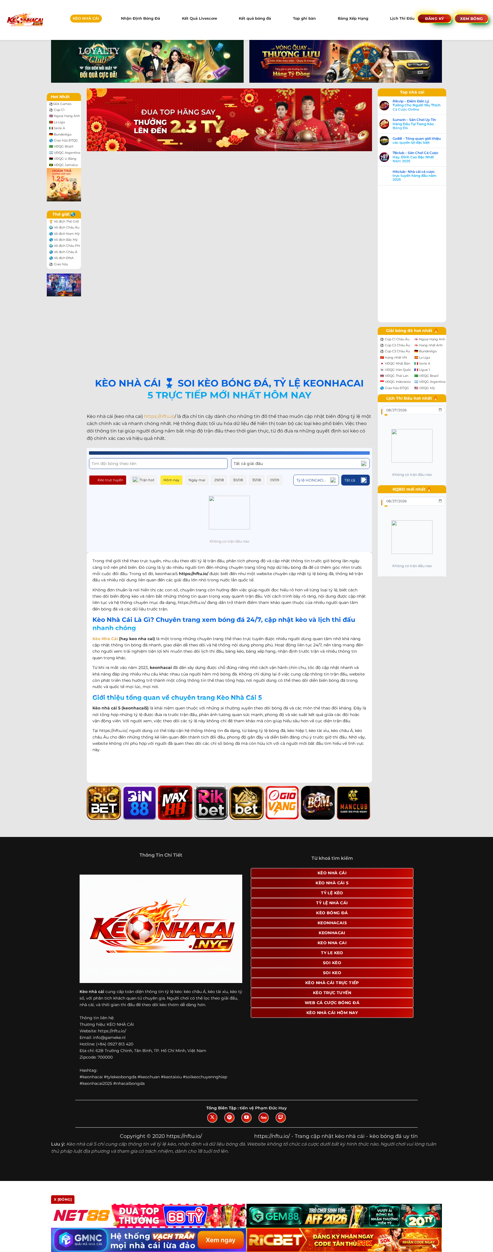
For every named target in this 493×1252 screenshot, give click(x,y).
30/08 (238, 480)
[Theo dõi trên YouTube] (246, 1118)
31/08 (256, 480)
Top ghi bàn (304, 18)
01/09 (274, 480)
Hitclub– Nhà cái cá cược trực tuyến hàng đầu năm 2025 (415, 176)
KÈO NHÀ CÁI (86, 18)
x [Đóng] (63, 1199)
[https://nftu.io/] (24, 19)
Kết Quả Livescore (199, 18)
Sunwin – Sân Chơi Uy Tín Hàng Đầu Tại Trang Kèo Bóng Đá (414, 124)
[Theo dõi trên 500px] (263, 1118)
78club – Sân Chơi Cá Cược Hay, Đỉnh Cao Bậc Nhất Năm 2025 (416, 157)
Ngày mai (197, 480)
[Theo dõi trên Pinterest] (229, 1118)
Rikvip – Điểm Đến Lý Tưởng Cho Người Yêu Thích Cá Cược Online (417, 105)
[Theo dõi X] (212, 1118)
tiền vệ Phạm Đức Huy (263, 1108)
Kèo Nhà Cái (105, 638)
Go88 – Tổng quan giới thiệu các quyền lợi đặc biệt (417, 141)
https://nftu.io (159, 416)
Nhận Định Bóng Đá (140, 18)
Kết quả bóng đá (255, 18)
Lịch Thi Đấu (402, 18)
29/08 (219, 480)
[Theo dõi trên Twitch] (281, 1118)
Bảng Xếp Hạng (353, 18)
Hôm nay (171, 480)
